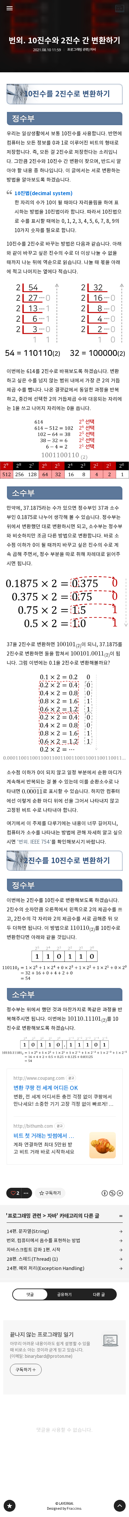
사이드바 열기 (10, 8)
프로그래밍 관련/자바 (81, 50)
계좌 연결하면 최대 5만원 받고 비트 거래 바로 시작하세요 (44, 1148)
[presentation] (69, 644)
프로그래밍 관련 (24, 1216)
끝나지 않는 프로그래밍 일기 (41, 1334)
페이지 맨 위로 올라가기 (120, 1506)
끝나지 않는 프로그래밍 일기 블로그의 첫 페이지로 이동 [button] (64, 8)
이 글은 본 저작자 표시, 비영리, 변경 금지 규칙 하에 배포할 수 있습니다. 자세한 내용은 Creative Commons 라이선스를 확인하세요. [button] (112, 1193)
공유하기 (64, 1294)
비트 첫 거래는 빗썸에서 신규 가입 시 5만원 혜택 (43, 1136)
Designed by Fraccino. (64, 1508)
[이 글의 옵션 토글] (27, 1193)
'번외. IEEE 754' (34, 842)
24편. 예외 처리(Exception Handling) (45, 1268)
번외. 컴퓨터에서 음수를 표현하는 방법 (43, 1240)
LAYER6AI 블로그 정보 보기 (120, 8)
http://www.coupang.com (39, 1078)
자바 (52, 1216)
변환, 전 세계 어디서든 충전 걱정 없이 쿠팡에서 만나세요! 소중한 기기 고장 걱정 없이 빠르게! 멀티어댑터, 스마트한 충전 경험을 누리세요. (63, 1101)
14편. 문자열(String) (28, 1231)
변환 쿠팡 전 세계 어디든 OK (46, 1088)
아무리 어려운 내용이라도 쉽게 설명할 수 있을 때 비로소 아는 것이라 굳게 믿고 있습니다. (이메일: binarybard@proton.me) (50, 1350)
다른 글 (99, 1294)
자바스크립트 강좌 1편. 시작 (34, 1250)
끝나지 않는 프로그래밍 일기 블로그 (10, 1506)
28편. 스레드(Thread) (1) (32, 1259)
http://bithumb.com (33, 1126)
